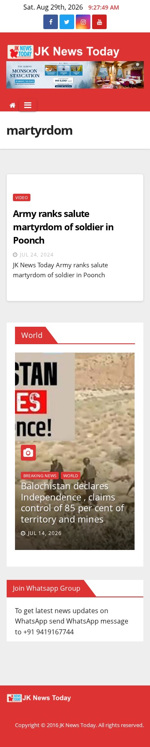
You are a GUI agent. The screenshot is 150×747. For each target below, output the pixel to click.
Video (21, 197)
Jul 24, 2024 (37, 254)
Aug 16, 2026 (33, 533)
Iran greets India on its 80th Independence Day (59, 513)
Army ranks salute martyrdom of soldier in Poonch (63, 226)
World (17, 497)
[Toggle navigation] (28, 105)
